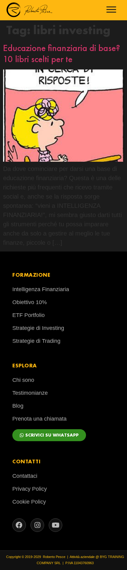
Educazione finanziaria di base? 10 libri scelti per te (61, 53)
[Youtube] (55, 525)
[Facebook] (19, 525)
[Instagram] (37, 525)
